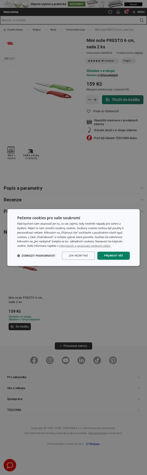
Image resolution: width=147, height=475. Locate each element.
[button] (36, 256)
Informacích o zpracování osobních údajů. (85, 246)
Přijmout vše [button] (113, 255)
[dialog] (73, 237)
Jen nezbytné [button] (78, 255)
